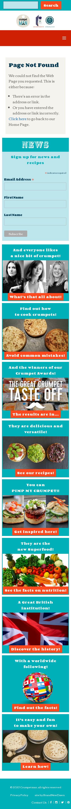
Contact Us (39, 802)
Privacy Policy (19, 795)
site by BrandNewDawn (50, 795)
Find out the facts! (35, 708)
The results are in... (35, 414)
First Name (13, 197)
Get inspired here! (35, 532)
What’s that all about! (36, 297)
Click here (18, 118)
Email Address (19, 179)
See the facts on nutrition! (35, 590)
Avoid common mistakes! (35, 355)
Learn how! (35, 766)
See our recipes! (35, 473)
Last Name (13, 215)
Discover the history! (35, 649)
